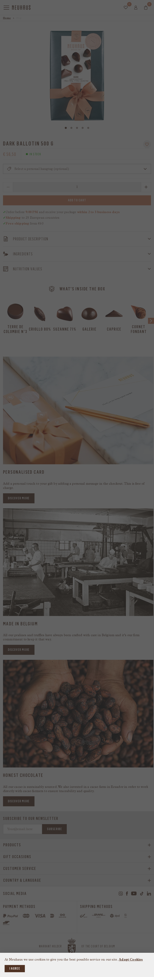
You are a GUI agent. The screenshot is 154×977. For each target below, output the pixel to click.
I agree (14, 968)
